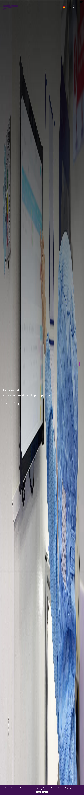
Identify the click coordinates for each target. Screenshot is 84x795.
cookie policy (42, 789)
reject (39, 792)
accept (45, 792)
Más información (7, 404)
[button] (79, 360)
